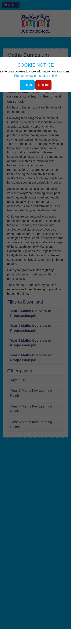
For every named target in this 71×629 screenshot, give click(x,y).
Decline (43, 84)
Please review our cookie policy (35, 75)
